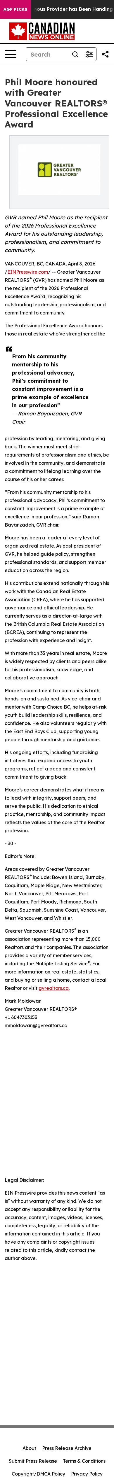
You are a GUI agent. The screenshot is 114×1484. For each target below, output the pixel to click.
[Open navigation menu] (10, 54)
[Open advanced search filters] (89, 54)
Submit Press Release (33, 1461)
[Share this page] (105, 54)
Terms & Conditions (84, 1461)
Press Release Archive (66, 1448)
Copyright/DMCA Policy (38, 1474)
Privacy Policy (87, 1474)
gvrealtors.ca (54, 988)
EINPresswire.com (27, 272)
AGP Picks (15, 9)
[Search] (75, 54)
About (29, 1448)
